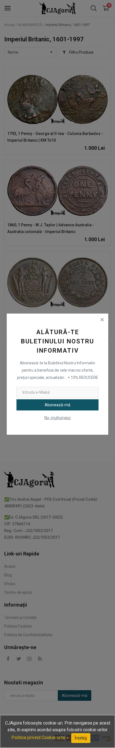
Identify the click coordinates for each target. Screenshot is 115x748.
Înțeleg (81, 738)
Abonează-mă (57, 405)
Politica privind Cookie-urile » (40, 737)
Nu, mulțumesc (57, 417)
